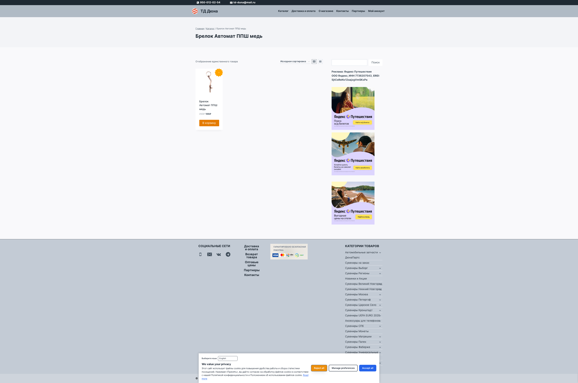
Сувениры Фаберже (357, 347)
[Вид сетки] (314, 61)
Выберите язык (209, 358)
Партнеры (358, 10)
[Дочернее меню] (379, 252)
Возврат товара (251, 255)
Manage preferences (343, 368)
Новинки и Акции (356, 278)
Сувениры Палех (355, 341)
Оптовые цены (251, 263)
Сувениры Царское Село (360, 304)
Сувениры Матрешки (358, 336)
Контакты (342, 10)
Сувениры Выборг (356, 268)
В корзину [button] (209, 122)
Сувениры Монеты (357, 331)
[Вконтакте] (218, 254)
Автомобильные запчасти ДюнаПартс (361, 255)
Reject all (319, 368)
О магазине (326, 10)
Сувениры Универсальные (361, 352)
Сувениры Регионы (357, 273)
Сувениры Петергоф (358, 299)
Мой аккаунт (376, 10)
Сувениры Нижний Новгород (363, 289)
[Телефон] (200, 254)
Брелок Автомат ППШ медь (208, 105)
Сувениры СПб (354, 325)
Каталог (283, 10)
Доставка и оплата (303, 10)
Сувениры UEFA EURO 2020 (362, 315)
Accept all (367, 368)
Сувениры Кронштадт (359, 310)
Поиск (375, 62)
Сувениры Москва (356, 294)
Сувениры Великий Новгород (363, 283)
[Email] (209, 254)
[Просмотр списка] (320, 61)
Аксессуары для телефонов (362, 320)
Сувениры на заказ (357, 262)
